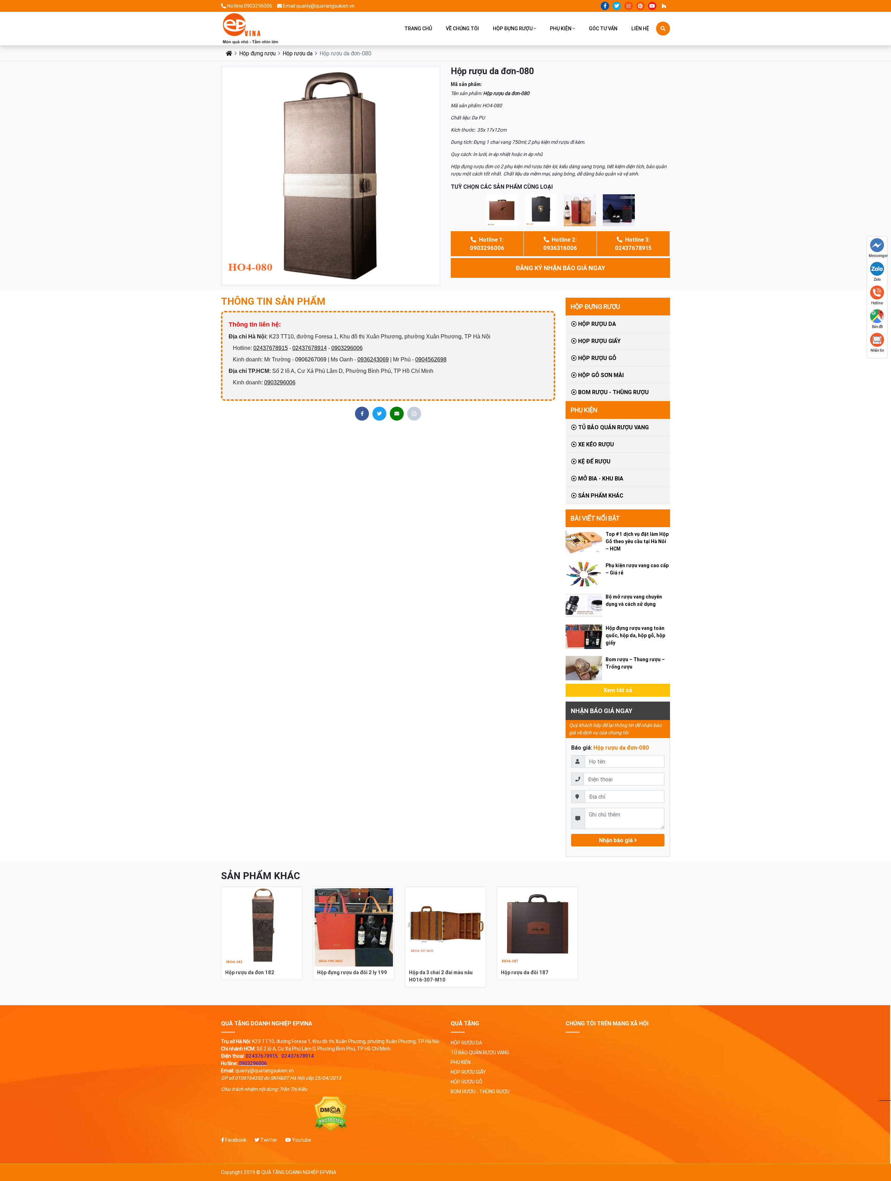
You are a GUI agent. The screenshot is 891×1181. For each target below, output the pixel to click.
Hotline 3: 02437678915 (633, 243)
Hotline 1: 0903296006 (487, 243)
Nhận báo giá (616, 840)
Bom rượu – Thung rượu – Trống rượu (635, 663)
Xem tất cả (618, 690)
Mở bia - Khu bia (600, 478)
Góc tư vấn (603, 28)
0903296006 (347, 348)
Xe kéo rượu (595, 444)
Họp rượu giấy (599, 340)
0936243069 (373, 359)
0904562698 (431, 359)
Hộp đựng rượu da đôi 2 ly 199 (352, 972)
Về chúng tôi (462, 28)
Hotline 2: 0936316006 (560, 243)
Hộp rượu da (298, 53)
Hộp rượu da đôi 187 (525, 972)
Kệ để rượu (593, 461)
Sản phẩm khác (600, 495)
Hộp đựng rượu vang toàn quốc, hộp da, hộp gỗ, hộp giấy (635, 635)
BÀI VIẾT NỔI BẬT (595, 518)
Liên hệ (640, 28)
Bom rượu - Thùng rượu (613, 392)
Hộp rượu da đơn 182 (249, 972)
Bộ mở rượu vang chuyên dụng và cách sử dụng (634, 600)
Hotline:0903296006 (249, 6)
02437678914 (309, 348)
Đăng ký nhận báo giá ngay (560, 268)
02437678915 (270, 348)
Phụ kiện (560, 28)
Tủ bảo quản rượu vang (613, 427)
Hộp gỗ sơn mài (600, 374)
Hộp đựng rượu (513, 28)
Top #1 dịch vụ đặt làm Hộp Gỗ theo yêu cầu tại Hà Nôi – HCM (637, 541)
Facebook (235, 1140)
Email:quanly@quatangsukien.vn (319, 6)
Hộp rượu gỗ (596, 357)
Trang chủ (418, 28)
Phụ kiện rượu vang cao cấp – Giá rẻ (637, 569)
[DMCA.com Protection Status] (330, 1114)
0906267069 (310, 359)
